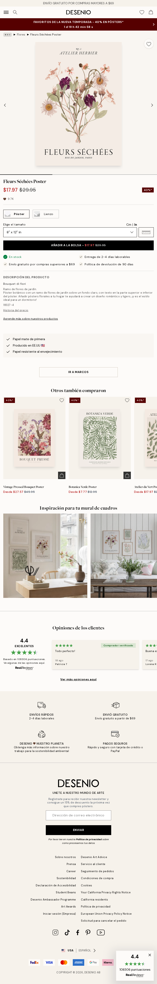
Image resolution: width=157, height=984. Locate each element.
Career (71, 871)
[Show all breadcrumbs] (7, 35)
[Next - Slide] (152, 105)
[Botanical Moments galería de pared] (45, 556)
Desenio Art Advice (94, 857)
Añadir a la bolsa (78, 245)
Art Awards (68, 906)
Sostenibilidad (66, 878)
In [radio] (135, 225)
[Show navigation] (6, 12)
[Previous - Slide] (5, 105)
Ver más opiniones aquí (78, 679)
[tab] (26, 173)
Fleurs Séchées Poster (45, 34)
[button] (146, 232)
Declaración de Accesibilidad (56, 885)
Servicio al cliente (93, 864)
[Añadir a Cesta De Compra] (61, 475)
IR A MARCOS (78, 372)
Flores (21, 34)
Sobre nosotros (65, 857)
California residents (94, 899)
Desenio (90, 972)
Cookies (86, 885)
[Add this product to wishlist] (149, 44)
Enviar (78, 830)
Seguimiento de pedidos (97, 871)
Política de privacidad (89, 839)
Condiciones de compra (97, 878)
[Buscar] (15, 12)
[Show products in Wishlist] (141, 12)
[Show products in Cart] (150, 12)
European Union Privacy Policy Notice (106, 913)
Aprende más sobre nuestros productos (30, 318)
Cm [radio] (128, 225)
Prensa (71, 864)
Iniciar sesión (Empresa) (59, 913)
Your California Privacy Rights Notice (106, 892)
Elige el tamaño (14, 224)
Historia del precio (15, 310)
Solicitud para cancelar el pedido (103, 920)
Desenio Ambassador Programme (53, 899)
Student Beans (66, 892)
